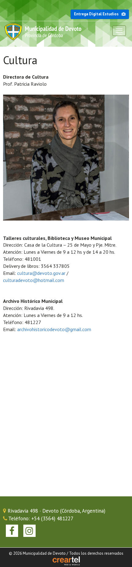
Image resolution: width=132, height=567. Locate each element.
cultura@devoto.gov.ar (41, 273)
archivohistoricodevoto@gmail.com (54, 329)
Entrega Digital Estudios (96, 14)
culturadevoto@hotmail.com (33, 280)
